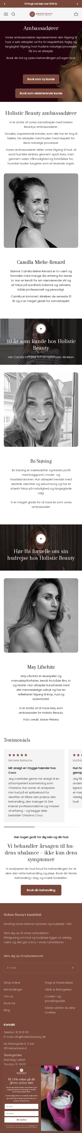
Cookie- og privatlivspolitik (55, 998)
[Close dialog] (77, 1068)
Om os (8, 996)
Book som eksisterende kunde (41, 93)
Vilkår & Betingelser (58, 989)
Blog (7, 1010)
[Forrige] (4, 4)
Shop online (12, 983)
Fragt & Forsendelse (59, 983)
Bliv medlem (22, 1120)
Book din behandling (41, 890)
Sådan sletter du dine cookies (60, 1010)
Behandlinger (13, 989)
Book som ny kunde (41, 79)
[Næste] (77, 4)
